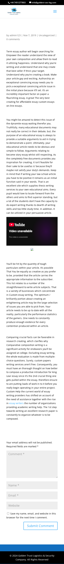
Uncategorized (47, 35)
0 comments (13, 39)
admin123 (15, 35)
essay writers (16, 403)
